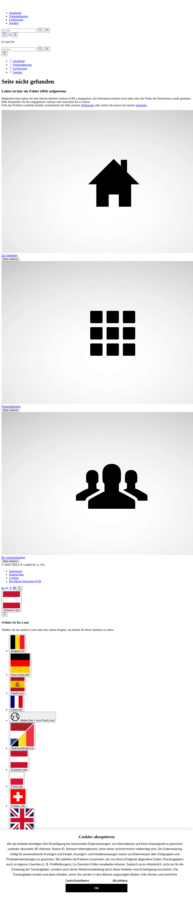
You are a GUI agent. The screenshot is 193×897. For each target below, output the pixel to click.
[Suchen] (40, 30)
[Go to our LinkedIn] (3, 588)
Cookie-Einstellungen (77, 880)
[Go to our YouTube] (7, 588)
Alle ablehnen (120, 880)
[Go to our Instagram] (15, 588)
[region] (96, 863)
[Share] (20, 588)
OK (96, 888)
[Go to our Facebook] (11, 588)
